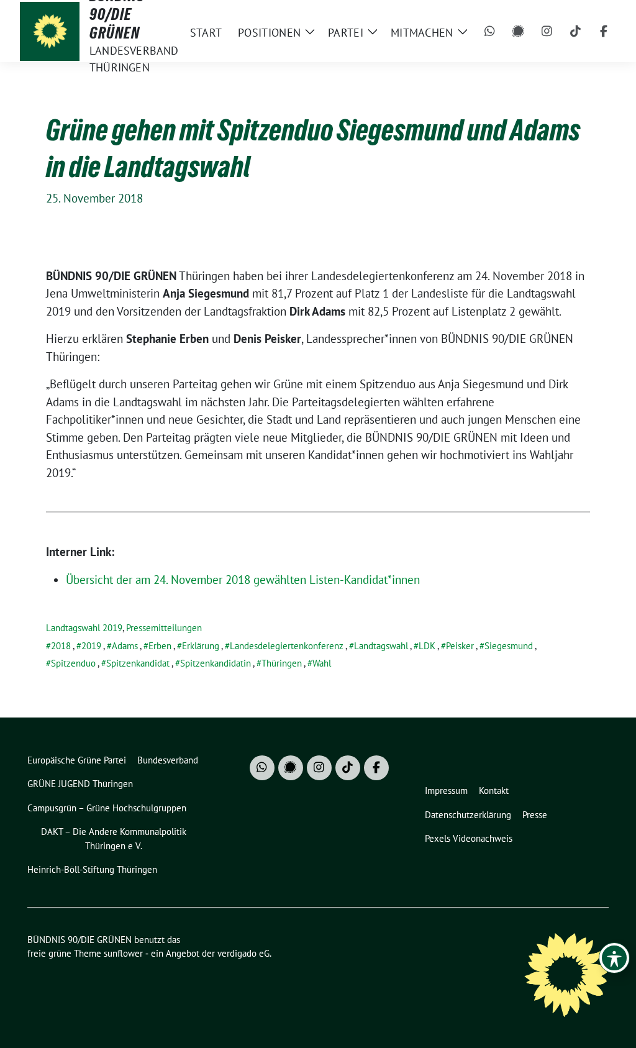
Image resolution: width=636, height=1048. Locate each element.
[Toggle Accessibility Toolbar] (614, 958)
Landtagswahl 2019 (84, 628)
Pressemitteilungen (164, 628)
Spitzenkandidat (138, 663)
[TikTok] (575, 31)
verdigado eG (243, 953)
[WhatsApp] (490, 31)
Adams (125, 646)
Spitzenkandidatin (215, 663)
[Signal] (518, 31)
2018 (61, 646)
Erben (159, 646)
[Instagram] (547, 31)
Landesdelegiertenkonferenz (286, 646)
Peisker (460, 646)
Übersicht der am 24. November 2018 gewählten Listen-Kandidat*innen (243, 579)
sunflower (123, 953)
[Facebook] (604, 31)
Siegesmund (508, 646)
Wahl (321, 663)
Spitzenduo (73, 663)
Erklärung (200, 646)
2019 (91, 646)
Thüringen (281, 663)
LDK (427, 646)
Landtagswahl (381, 646)
